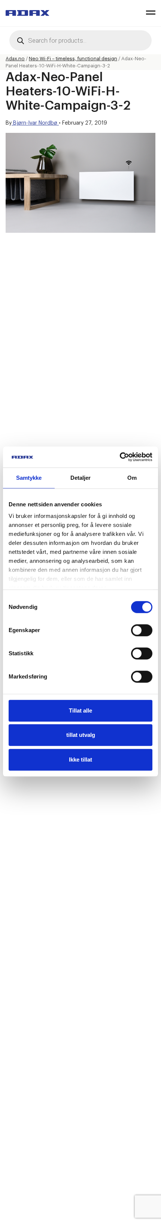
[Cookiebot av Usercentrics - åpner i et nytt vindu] (119, 457)
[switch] (141, 630)
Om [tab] (132, 478)
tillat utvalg (80, 735)
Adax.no (15, 58)
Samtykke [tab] (29, 478)
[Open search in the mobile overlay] (80, 40)
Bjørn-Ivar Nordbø (35, 123)
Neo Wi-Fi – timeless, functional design (73, 58)
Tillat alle (80, 710)
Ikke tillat (80, 759)
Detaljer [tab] (80, 478)
